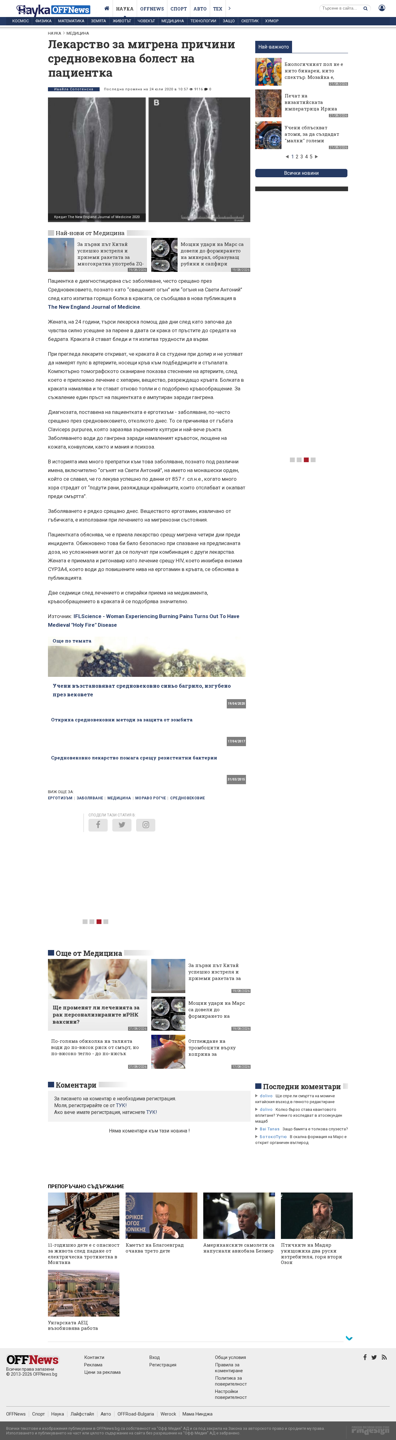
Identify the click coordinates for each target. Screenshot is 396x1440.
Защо (229, 21)
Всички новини (301, 173)
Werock (168, 1414)
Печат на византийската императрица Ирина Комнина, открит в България (311, 108)
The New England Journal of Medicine (94, 307)
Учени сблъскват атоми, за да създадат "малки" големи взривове (312, 137)
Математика (71, 21)
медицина (119, 798)
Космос (20, 21)
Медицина (172, 21)
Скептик (250, 21)
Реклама (93, 1365)
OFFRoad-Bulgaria (136, 1414)
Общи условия (230, 1357)
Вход (154, 1357)
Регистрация (162, 1365)
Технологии (203, 21)
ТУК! (151, 1112)
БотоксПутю (273, 1136)
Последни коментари (302, 1086)
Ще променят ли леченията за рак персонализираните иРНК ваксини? (96, 1014)
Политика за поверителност (231, 1381)
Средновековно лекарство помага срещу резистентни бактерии (134, 757)
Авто (200, 9)
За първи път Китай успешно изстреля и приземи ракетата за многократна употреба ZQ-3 (110, 257)
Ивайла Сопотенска (73, 89)
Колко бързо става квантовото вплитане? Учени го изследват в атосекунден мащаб (298, 1115)
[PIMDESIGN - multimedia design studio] (368, 1432)
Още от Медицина (89, 953)
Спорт (178, 9)
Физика (43, 21)
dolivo (266, 1096)
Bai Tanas (270, 1129)
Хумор (271, 21)
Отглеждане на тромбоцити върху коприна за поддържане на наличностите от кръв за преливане (216, 1057)
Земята (98, 21)
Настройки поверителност (231, 1394)
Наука (125, 9)
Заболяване (90, 798)
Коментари (76, 1085)
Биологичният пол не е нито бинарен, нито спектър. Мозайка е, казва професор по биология (314, 77)
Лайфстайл (82, 1414)
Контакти (94, 1357)
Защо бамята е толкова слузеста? (315, 1129)
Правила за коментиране (229, 1367)
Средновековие (187, 798)
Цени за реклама (102, 1372)
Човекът (146, 21)
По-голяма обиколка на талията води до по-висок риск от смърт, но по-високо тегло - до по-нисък (95, 1047)
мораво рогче (150, 798)
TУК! (121, 1105)
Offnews (152, 9)
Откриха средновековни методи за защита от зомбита (121, 719)
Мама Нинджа (198, 1414)
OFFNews (16, 1414)
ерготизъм (60, 798)
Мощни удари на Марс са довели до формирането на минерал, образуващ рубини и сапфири (212, 254)
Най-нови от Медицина (90, 233)
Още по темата (72, 641)
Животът (122, 21)
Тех (217, 9)
